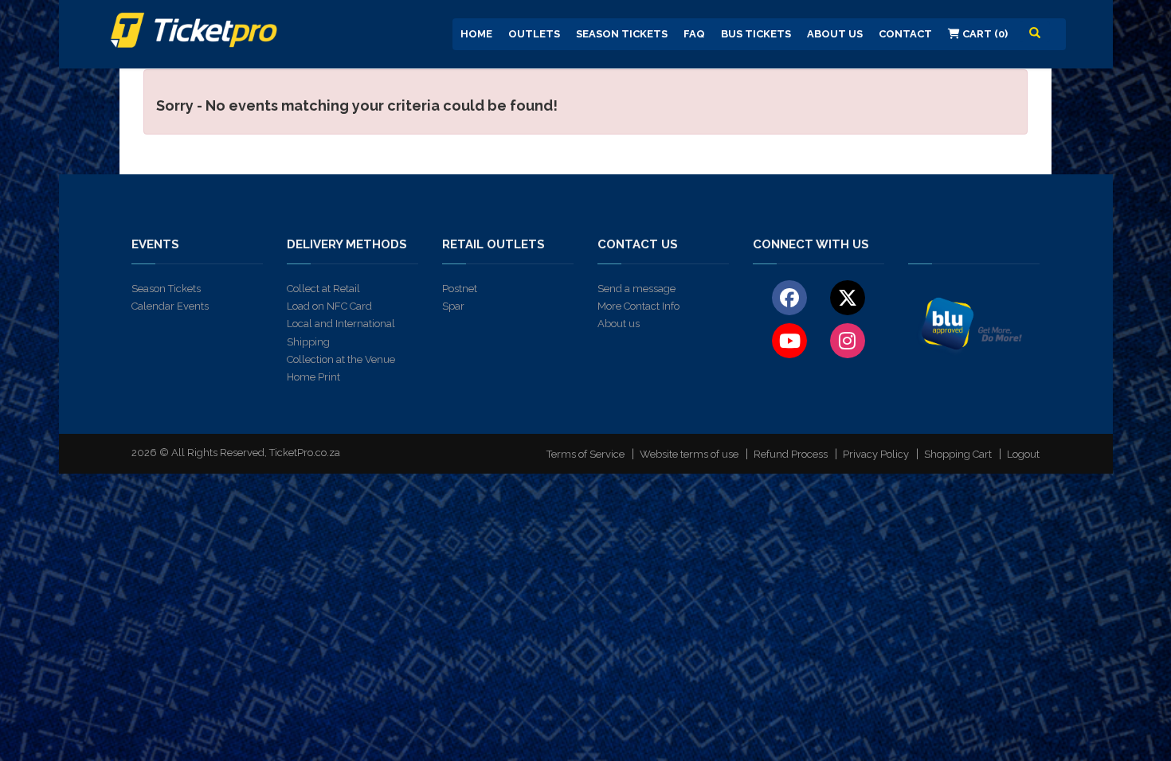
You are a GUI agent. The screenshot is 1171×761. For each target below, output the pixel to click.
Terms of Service (585, 454)
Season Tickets (622, 34)
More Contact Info (638, 306)
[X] (847, 297)
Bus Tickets (756, 34)
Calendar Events (170, 306)
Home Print (313, 377)
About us (618, 324)
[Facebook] (790, 297)
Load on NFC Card (329, 306)
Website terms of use (689, 454)
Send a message (636, 289)
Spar (453, 306)
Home (476, 34)
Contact (905, 34)
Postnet (459, 289)
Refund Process (791, 454)
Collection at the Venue (341, 359)
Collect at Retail (323, 289)
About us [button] (835, 34)
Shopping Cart (958, 454)
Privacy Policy (876, 454)
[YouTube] (790, 340)
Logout (1023, 454)
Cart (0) (984, 34)
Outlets (534, 34)
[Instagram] (847, 340)
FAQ (694, 34)
